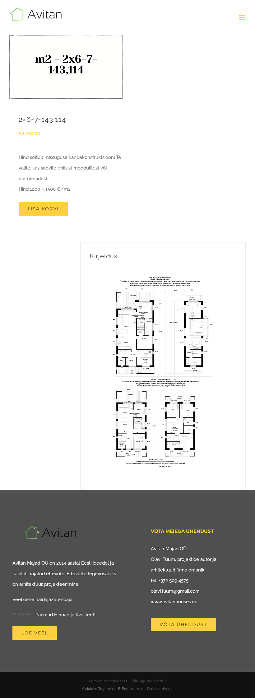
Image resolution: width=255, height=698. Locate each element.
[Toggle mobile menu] (242, 17)
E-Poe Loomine (131, 689)
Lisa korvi (43, 209)
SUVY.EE (21, 615)
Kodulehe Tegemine (98, 689)
